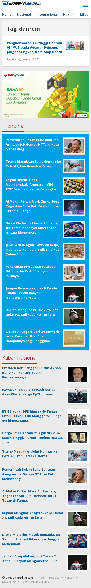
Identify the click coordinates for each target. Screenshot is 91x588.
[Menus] (86, 5)
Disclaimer (9, 582)
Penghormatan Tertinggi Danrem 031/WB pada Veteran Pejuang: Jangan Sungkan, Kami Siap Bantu (34, 47)
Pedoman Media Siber (36, 582)
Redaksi (54, 578)
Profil (41, 578)
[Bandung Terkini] (22, 3)
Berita (11, 59)
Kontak (69, 578)
